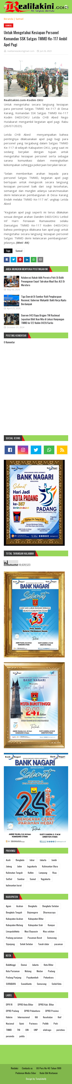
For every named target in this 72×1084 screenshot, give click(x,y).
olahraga (47, 1029)
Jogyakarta (32, 866)
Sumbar (21, 879)
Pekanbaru (49, 977)
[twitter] (36, 450)
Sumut (33, 879)
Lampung (43, 872)
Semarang (52, 937)
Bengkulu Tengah (14, 912)
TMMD (9, 1029)
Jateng (9, 866)
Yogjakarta (45, 879)
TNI (18, 1029)
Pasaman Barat (35, 937)
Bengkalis (32, 906)
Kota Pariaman (13, 971)
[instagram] (23, 450)
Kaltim (31, 872)
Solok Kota (56, 983)
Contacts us (27, 1068)
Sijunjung (10, 944)
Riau (54, 872)
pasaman (58, 944)
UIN (27, 1029)
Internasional (24, 1017)
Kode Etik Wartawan (49, 1073)
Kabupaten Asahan (14, 918)
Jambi (54, 860)
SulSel (9, 879)
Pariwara (33, 1023)
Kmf (59, 1017)
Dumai (24, 964)
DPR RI (9, 1004)
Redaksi (14, 1068)
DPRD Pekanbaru (32, 1010)
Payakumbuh (32, 977)
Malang (28, 971)
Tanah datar (43, 944)
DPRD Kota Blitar (25, 1004)
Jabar (32, 860)
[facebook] (10, 450)
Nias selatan (48, 931)
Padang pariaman (14, 937)
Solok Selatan (26, 944)
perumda (10, 1036)
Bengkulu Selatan (50, 906)
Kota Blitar (48, 964)
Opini (21, 1023)
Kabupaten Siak (35, 925)
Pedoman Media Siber (26, 1073)
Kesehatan (48, 1017)
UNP (36, 1029)
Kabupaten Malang (14, 925)
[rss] (62, 450)
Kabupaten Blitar (36, 918)
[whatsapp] (49, 450)
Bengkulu (20, 860)
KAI (36, 1017)
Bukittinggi (11, 964)
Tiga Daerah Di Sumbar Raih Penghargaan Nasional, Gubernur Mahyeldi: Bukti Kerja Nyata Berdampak (43, 300)
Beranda (8, 19)
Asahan (19, 906)
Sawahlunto (26, 983)
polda (22, 1036)
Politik (45, 1023)
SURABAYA (11, 983)
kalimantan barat (14, 885)
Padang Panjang (13, 977)
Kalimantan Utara (50, 866)
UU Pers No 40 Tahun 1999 (48, 1068)
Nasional (10, 1023)
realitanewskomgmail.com (20, 51)
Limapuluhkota (12, 931)
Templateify (41, 1078)
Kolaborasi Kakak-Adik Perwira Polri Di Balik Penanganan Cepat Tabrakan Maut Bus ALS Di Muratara (43, 281)
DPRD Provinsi (52, 1010)
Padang (51, 971)
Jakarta (43, 860)
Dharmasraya (49, 912)
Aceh (8, 860)
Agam (8, 906)
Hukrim (9, 1017)
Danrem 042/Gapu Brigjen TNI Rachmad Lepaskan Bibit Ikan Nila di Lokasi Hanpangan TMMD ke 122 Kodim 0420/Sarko (42, 319)
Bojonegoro (32, 912)
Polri (56, 1023)
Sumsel (19, 19)
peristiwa (60, 1029)
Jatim (19, 866)
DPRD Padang (12, 1010)
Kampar (51, 925)
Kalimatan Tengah (14, 872)
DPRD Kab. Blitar (46, 1004)
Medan (40, 971)
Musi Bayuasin (31, 931)
